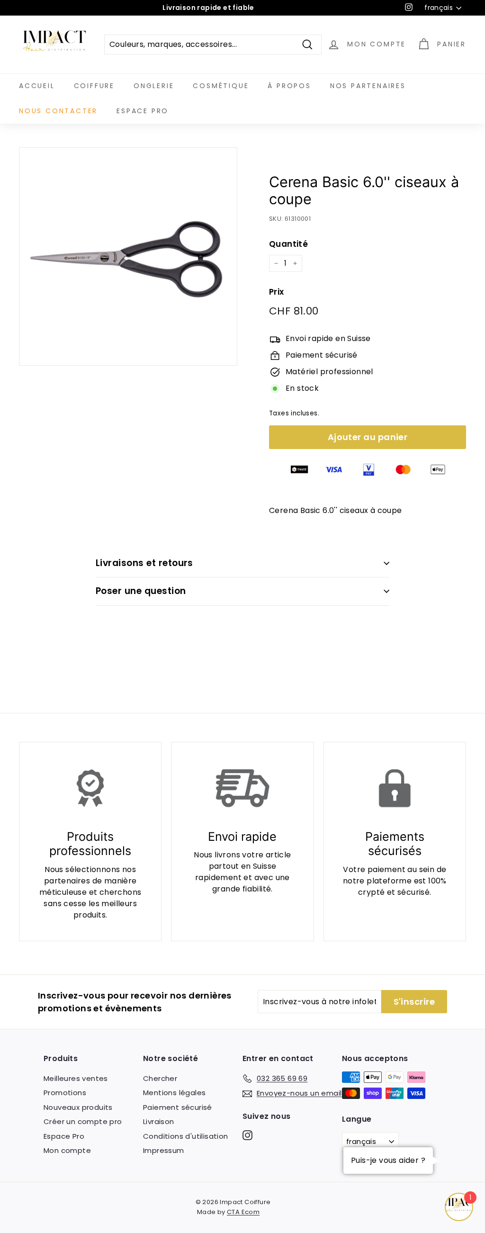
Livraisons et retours (144, 563)
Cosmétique (221, 85)
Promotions (65, 1093)
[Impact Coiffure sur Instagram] (247, 1134)
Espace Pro (143, 111)
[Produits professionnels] (90, 788)
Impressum (163, 1150)
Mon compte (67, 1150)
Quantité (288, 244)
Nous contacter (58, 111)
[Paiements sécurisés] (394, 788)
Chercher (160, 1078)
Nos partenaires (368, 85)
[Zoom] (128, 256)
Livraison (158, 1121)
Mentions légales (174, 1093)
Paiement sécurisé (177, 1107)
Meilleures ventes (76, 1078)
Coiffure (94, 85)
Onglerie (154, 85)
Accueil (37, 85)
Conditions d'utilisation (185, 1136)
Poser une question (141, 591)
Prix (276, 291)
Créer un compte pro (83, 1121)
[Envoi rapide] (242, 788)
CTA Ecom (243, 1211)
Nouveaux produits (78, 1107)
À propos (289, 85)
